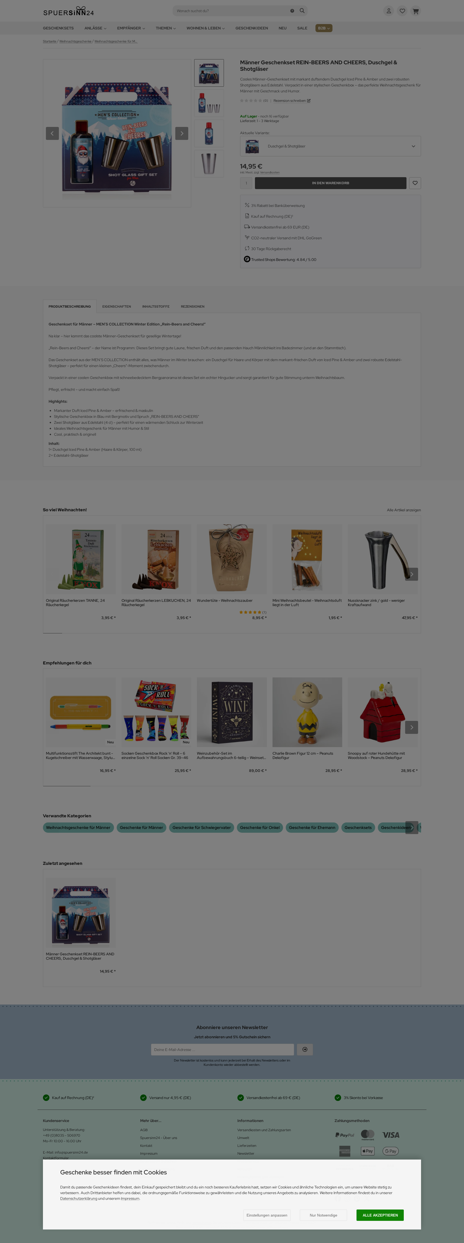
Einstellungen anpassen (267, 1215)
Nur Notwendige (323, 1215)
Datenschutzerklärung (78, 1198)
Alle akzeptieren (380, 1215)
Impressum (130, 1198)
